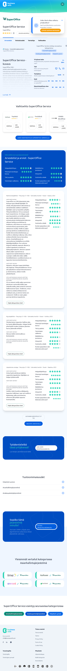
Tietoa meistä (39, 632)
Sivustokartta (39, 660)
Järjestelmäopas (39, 654)
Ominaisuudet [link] (20, 40)
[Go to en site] (51, 666)
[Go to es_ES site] (33, 666)
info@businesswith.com (9, 638)
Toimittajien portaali (8, 657)
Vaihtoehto (42, 40)
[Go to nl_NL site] (38, 666)
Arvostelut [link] (8, 40)
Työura (37, 635)
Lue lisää (5, 95)
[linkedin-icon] (7, 642)
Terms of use (38, 642)
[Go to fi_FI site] (15, 666)
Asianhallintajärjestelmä (16, 49)
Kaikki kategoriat (40, 657)
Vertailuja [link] (31, 40)
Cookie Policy (39, 645)
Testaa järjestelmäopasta (44, 526)
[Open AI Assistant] (11, 642)
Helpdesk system (57, 54)
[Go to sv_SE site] (47, 666)
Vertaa (9, 126)
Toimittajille (6, 654)
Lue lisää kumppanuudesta (43, 448)
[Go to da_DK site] (29, 666)
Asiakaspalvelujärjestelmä (43, 54)
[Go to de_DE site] (24, 666)
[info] (13, 33)
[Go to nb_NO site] (42, 666)
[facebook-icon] (3, 642)
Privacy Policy (39, 639)
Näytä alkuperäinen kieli (15, 303)
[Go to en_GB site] (20, 666)
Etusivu (7, 49)
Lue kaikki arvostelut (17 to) (33, 417)
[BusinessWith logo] (9, 4)
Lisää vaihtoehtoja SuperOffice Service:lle (33, 138)
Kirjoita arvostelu (24, 33)
